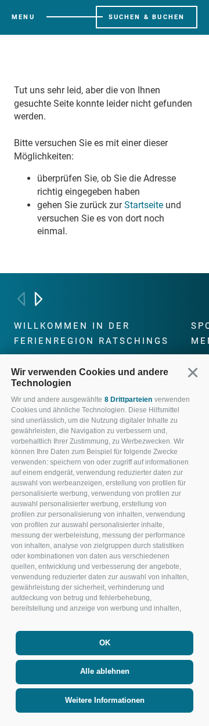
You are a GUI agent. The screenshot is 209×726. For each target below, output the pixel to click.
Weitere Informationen (105, 700)
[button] (192, 371)
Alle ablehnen (104, 671)
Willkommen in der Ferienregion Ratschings (91, 333)
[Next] (38, 299)
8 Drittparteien (128, 399)
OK (104, 642)
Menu (23, 17)
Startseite (143, 204)
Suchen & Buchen (147, 17)
